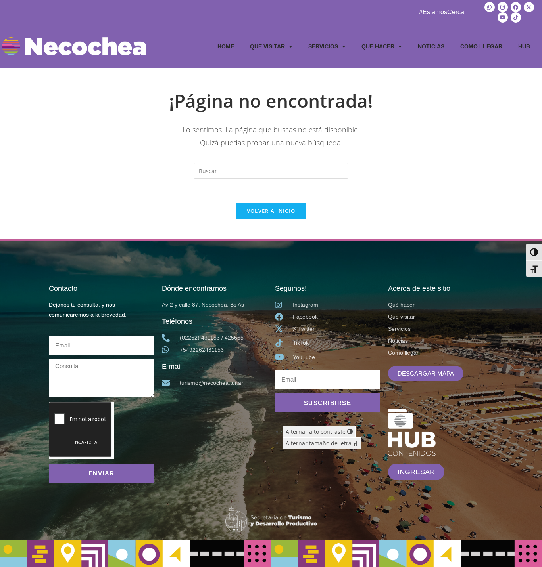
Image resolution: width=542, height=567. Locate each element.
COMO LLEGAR (481, 46)
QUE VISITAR (267, 46)
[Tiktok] (516, 17)
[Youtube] (503, 17)
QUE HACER (377, 46)
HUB (524, 46)
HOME (225, 46)
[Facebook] (516, 7)
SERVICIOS (323, 46)
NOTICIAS (431, 46)
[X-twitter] (529, 7)
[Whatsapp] (489, 7)
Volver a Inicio (271, 210)
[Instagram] (503, 7)
